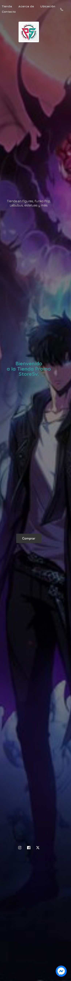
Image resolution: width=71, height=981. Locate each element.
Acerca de (26, 6)
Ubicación (47, 6)
